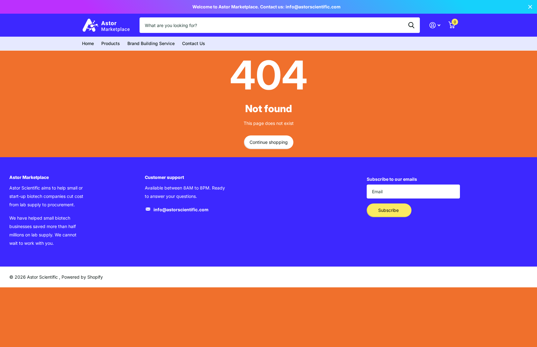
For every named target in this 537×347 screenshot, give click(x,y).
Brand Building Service (151, 43)
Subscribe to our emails (392, 179)
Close (530, 7)
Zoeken (411, 25)
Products (110, 43)
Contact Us (193, 43)
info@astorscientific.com (181, 209)
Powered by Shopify (82, 277)
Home (88, 43)
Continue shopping (269, 142)
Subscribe (389, 210)
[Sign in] (435, 25)
